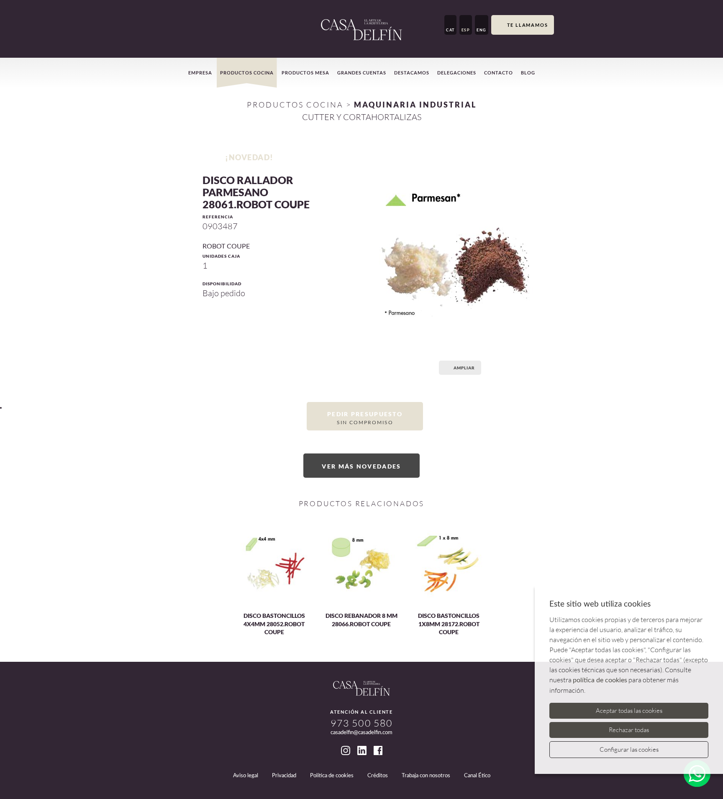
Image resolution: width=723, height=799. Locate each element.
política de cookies (600, 680)
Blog (528, 72)
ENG (482, 30)
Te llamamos (527, 25)
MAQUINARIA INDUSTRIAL (415, 104)
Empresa (200, 72)
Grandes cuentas (361, 72)
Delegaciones (456, 72)
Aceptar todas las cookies (629, 710)
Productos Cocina (295, 104)
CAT (450, 30)
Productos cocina (247, 72)
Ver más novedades (361, 466)
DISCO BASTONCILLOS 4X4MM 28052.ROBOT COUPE (274, 623)
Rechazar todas (629, 730)
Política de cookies (332, 776)
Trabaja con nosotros (426, 776)
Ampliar (464, 367)
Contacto (498, 72)
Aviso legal (245, 776)
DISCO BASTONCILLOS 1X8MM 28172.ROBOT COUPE (448, 623)
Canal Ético (477, 776)
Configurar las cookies (629, 749)
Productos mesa (305, 72)
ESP (465, 30)
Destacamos (411, 72)
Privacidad (284, 776)
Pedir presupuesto (365, 417)
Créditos (377, 776)
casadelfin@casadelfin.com (361, 732)
